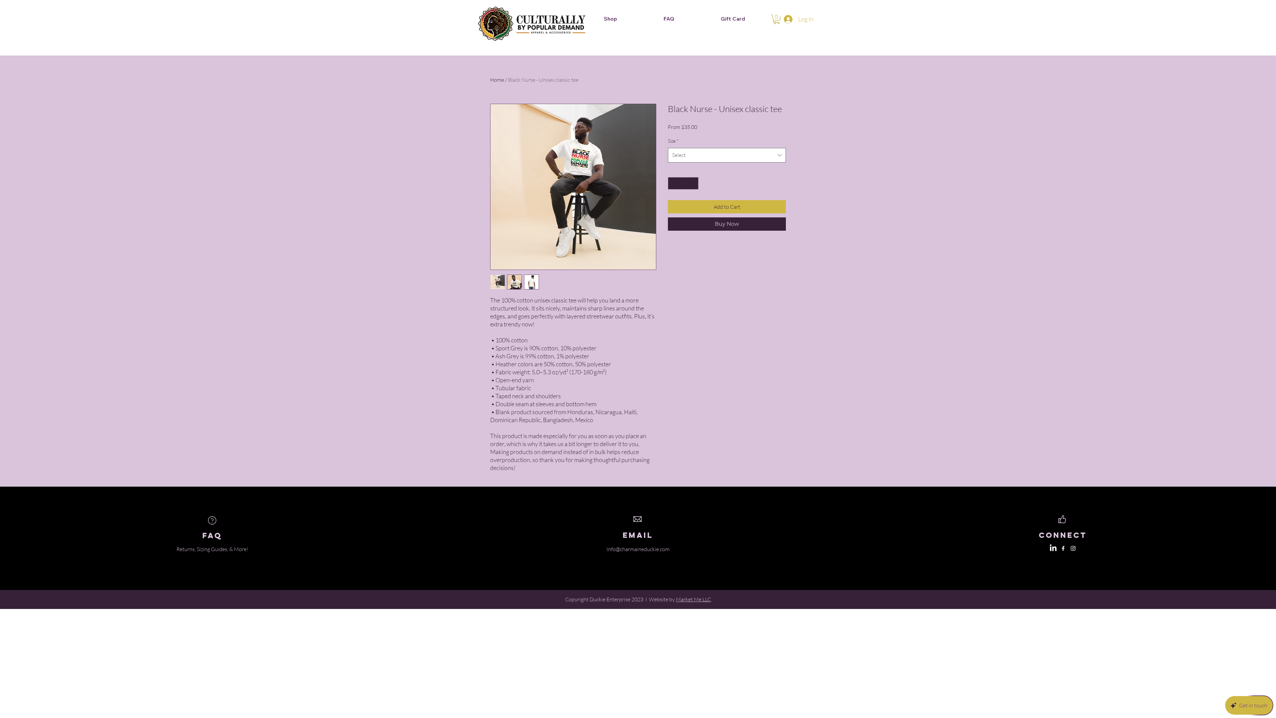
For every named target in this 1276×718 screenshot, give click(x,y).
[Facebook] (1063, 548)
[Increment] (693, 183)
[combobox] (727, 155)
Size (673, 141)
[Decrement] (673, 183)
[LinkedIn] (1053, 548)
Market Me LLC (693, 599)
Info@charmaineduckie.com (638, 549)
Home (497, 79)
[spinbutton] (683, 183)
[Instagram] (1073, 548)
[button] (776, 19)
